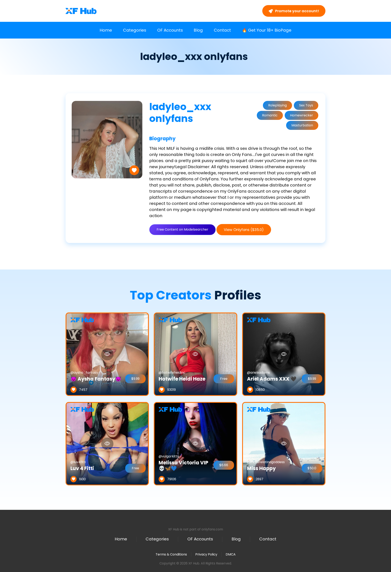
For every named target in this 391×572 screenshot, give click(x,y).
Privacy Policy (206, 554)
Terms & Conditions (171, 554)
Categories (134, 30)
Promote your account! (296, 10)
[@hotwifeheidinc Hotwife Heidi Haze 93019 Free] (195, 354)
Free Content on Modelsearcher (182, 229)
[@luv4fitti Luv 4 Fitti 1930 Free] (107, 443)
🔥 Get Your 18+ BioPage (266, 30)
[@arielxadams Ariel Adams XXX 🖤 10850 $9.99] (284, 354)
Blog (198, 30)
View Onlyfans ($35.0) (244, 229)
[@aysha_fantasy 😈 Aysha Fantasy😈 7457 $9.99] (107, 354)
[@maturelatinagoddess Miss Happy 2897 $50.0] (284, 443)
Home (106, 30)
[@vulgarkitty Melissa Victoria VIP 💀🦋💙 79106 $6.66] (195, 443)
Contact (222, 30)
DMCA (231, 554)
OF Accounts (170, 30)
